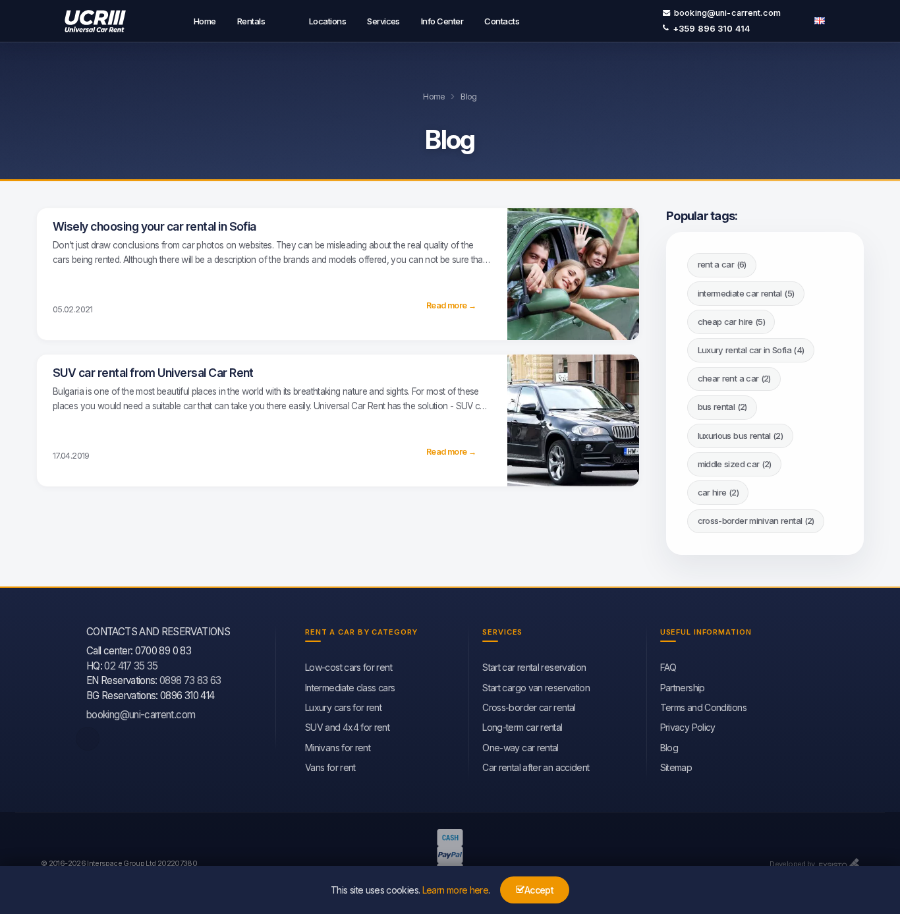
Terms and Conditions (703, 707)
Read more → (451, 305)
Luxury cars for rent (343, 707)
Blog (669, 747)
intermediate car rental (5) (746, 293)
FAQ (668, 667)
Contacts (501, 21)
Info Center (442, 21)
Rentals (251, 21)
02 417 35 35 (130, 666)
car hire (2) (718, 492)
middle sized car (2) (735, 464)
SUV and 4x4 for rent (347, 727)
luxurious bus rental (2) (740, 435)
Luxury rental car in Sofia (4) (751, 350)
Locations (327, 21)
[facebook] (87, 739)
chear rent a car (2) (734, 378)
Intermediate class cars (350, 687)
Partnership (682, 687)
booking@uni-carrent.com (727, 13)
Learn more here (455, 890)
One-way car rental (520, 747)
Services (383, 21)
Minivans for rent (337, 747)
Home (205, 21)
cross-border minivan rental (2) (756, 520)
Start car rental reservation (534, 667)
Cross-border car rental (528, 707)
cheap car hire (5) (731, 321)
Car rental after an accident (535, 767)
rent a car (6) (722, 264)
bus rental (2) (722, 406)
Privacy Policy (688, 727)
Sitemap (676, 767)
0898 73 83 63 (190, 680)
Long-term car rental (522, 727)
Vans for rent (330, 767)
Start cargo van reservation (536, 687)
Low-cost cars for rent (348, 667)
